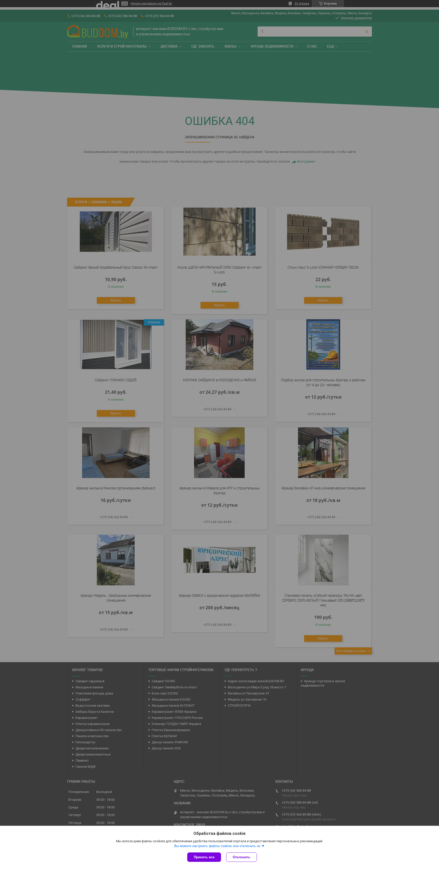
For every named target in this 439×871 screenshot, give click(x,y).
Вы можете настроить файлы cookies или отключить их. (217, 846)
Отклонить (241, 857)
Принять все (204, 857)
